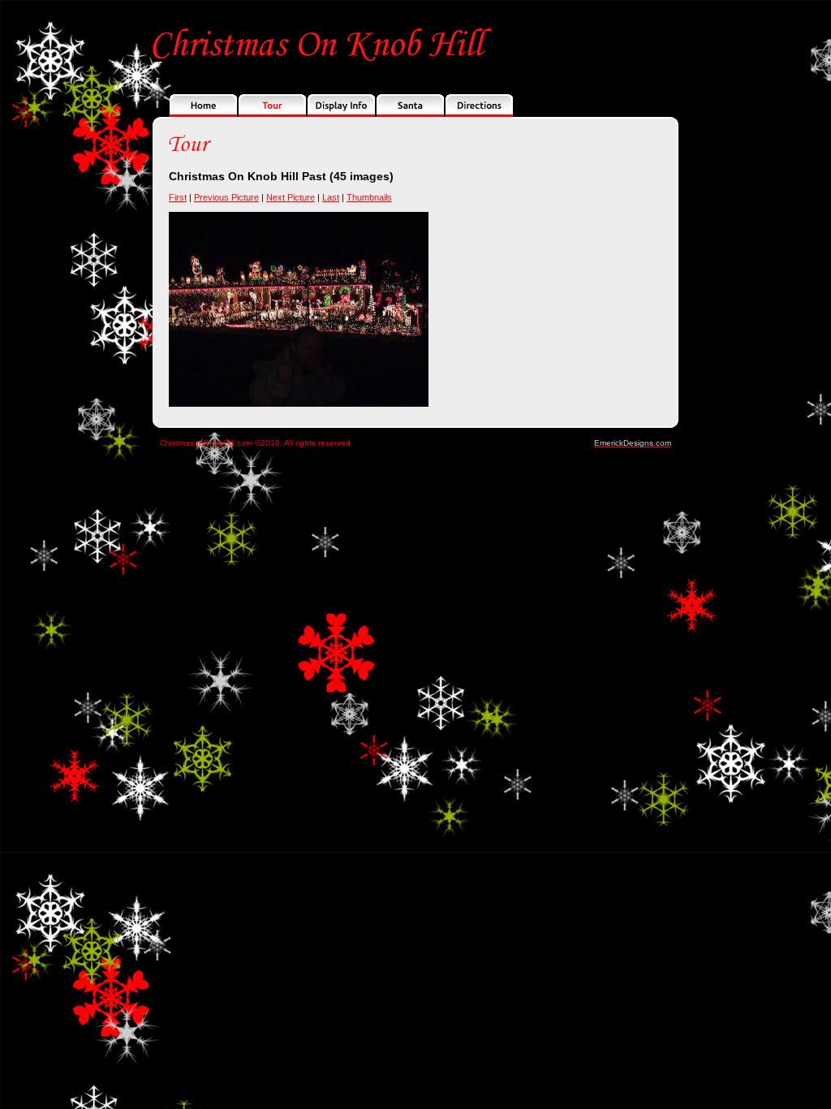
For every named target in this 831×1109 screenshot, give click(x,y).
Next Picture (290, 197)
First (178, 197)
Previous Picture (226, 197)
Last (330, 197)
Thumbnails (369, 197)
